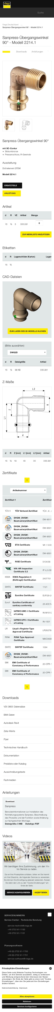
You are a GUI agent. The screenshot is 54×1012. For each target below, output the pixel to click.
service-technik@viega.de (20, 925)
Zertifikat (9, 500)
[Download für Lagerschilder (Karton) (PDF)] (37, 256)
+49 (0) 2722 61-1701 (18, 955)
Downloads (21, 51)
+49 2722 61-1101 (16, 933)
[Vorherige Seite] (21, 480)
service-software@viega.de (20, 958)
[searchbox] (25, 12)
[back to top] (49, 914)
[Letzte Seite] (38, 480)
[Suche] (49, 12)
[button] (27, 707)
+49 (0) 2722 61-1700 (18, 951)
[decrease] (32, 224)
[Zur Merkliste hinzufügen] (49, 40)
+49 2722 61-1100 (16, 929)
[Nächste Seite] (33, 480)
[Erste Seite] (15, 480)
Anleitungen (37, 51)
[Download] (31, 369)
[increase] (45, 224)
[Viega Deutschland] (7, 4)
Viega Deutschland (10, 24)
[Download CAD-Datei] (30, 362)
